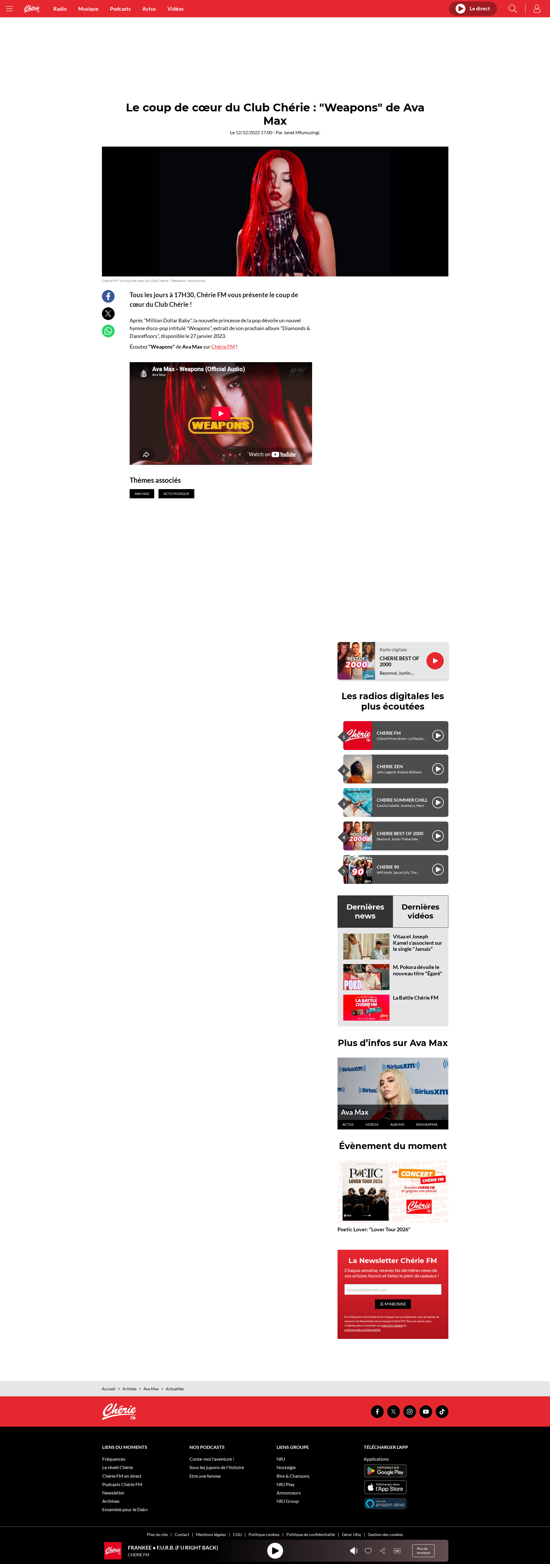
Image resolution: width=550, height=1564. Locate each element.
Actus (149, 8)
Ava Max (354, 1112)
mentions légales (392, 1325)
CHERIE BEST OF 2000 (399, 661)
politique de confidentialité (362, 1329)
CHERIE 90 (388, 866)
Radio (60, 8)
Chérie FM (223, 346)
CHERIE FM (389, 733)
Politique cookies (264, 1534)
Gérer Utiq (351, 1534)
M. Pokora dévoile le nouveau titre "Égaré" (417, 970)
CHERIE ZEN (390, 766)
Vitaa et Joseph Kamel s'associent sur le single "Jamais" (417, 942)
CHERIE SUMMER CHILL (402, 799)
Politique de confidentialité (310, 1534)
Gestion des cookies (385, 1534)
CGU (237, 1534)
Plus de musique (423, 1550)
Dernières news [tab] (365, 911)
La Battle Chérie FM (416, 997)
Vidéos (175, 8)
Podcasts (120, 8)
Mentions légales (211, 1534)
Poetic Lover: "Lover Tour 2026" (374, 1229)
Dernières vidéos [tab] (420, 911)
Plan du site (157, 1534)
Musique (88, 8)
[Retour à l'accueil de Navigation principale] (31, 9)
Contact (182, 1534)
